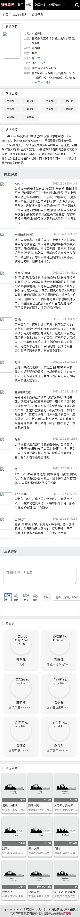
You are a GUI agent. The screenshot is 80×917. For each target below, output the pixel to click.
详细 (48, 82)
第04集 (69, 101)
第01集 (10, 101)
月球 (57, 848)
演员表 (10, 623)
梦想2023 (7, 892)
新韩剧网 (29, 909)
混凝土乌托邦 (10, 805)
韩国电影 (40, 5)
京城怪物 (37, 14)
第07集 (50, 109)
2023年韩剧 (20, 14)
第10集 (30, 117)
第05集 (10, 109)
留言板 (67, 913)
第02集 (30, 101)
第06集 (30, 109)
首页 (20, 5)
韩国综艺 (55, 5)
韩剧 (29, 5)
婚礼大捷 (33, 805)
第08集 (69, 109)
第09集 (10, 117)
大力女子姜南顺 (63, 805)
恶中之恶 (33, 848)
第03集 (50, 101)
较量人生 (33, 892)
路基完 (6, 848)
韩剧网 (8, 5)
